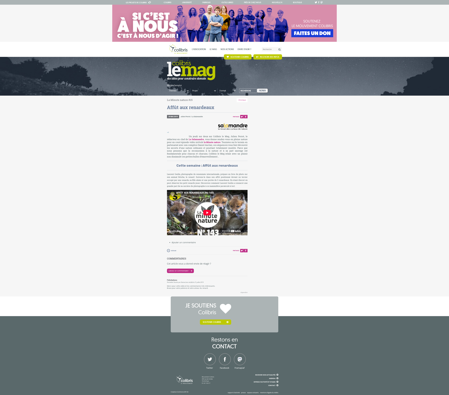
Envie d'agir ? (244, 49)
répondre (244, 292)
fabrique (206, 2)
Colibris (136, 2)
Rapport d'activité (234, 392)
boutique (297, 2)
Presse (243, 392)
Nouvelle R (277, 2)
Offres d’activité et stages (264, 382)
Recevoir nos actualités (265, 375)
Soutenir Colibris (239, 56)
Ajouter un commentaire (184, 242)
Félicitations (172, 280)
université (187, 2)
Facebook (245, 116)
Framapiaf (239, 367)
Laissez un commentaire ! (178, 271)
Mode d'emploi (174, 85)
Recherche (246, 91)
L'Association (199, 49)
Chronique (242, 100)
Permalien (170, 282)
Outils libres (227, 2)
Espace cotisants (253, 392)
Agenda (272, 378)
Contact (271, 385)
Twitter (242, 116)
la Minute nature (212, 142)
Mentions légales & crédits (269, 392)
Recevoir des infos (269, 56)
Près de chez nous (252, 2)
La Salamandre (196, 139)
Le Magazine (191, 70)
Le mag (213, 49)
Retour (173, 251)
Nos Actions (227, 49)
